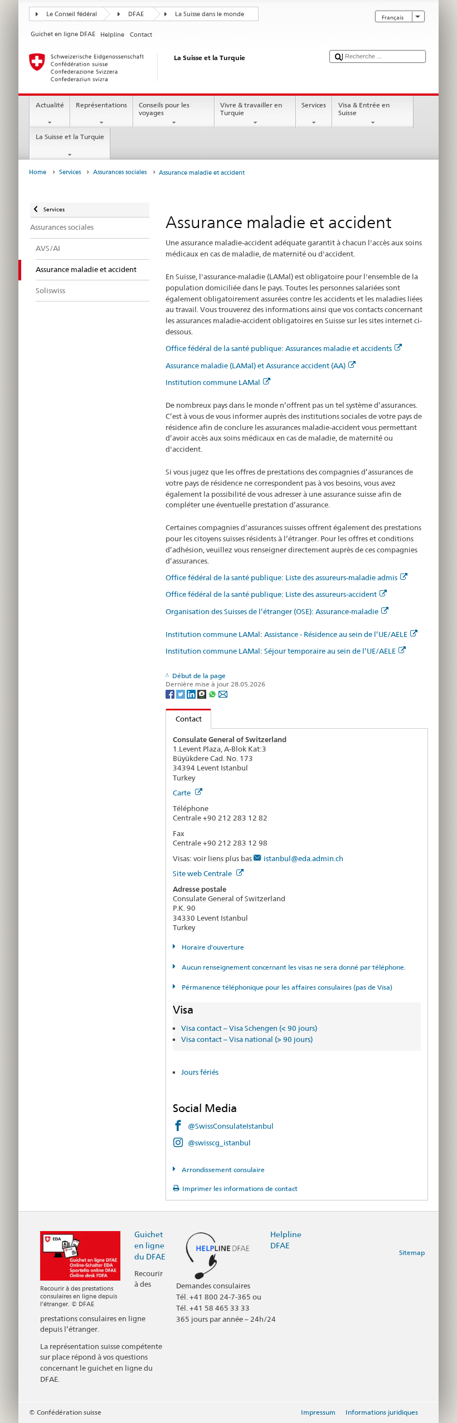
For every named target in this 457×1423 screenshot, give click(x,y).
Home (37, 172)
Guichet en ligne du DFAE (150, 1245)
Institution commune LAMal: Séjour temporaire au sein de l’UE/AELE (281, 650)
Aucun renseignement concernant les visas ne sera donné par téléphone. (292, 967)
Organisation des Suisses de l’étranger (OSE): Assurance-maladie (272, 611)
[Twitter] (181, 693)
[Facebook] (171, 693)
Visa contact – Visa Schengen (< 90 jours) (249, 1028)
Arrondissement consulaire (222, 1169)
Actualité (50, 105)
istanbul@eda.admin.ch (303, 858)
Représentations (101, 105)
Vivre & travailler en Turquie (251, 109)
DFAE (136, 14)
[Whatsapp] (213, 693)
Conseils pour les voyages (164, 109)
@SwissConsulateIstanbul (231, 1125)
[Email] (222, 693)
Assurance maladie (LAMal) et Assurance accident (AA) (256, 365)
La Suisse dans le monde (209, 14)
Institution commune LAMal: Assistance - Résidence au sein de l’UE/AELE (286, 634)
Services (314, 105)
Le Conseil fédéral (71, 14)
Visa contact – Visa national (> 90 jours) (247, 1039)
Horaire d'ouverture (212, 947)
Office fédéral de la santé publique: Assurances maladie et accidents (279, 348)
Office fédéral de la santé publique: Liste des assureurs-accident (271, 594)
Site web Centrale (203, 873)
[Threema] (202, 693)
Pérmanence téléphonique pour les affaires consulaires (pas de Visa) (286, 987)
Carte (182, 792)
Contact (184, 718)
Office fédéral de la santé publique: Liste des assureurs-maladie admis (281, 577)
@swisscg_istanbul (219, 1142)
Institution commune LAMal (213, 382)
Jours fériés (199, 1072)
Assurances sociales (120, 172)
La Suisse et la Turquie (70, 136)
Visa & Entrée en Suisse (364, 109)
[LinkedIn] (192, 693)
